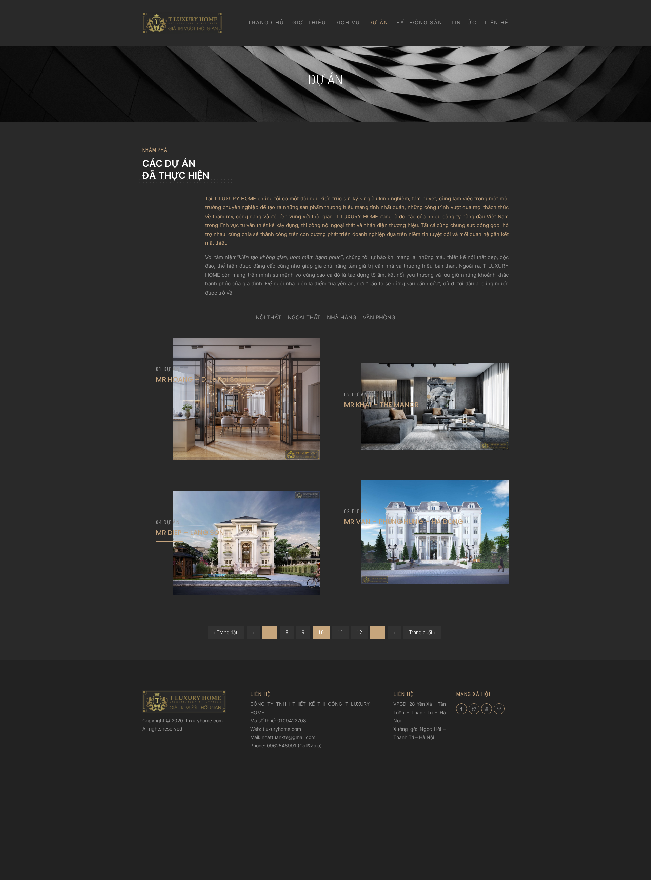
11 (340, 632)
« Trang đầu (226, 632)
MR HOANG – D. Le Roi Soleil (202, 379)
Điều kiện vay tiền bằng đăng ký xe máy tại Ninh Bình (418, 799)
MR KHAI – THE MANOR (381, 404)
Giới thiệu (309, 22)
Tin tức (464, 22)
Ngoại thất (304, 317)
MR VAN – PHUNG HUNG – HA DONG (403, 521)
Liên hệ (497, 22)
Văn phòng (379, 317)
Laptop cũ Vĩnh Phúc (423, 753)
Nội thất (268, 317)
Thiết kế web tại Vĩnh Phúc (307, 762)
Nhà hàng (341, 317)
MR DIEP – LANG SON (190, 532)
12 (359, 632)
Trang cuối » (422, 632)
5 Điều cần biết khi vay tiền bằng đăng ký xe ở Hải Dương (417, 822)
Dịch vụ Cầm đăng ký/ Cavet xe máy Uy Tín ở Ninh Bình (418, 837)
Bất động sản (419, 22)
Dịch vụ (347, 22)
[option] (231, 414)
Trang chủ (266, 22)
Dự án (378, 22)
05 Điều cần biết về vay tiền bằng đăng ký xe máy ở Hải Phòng (418, 784)
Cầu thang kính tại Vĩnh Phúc (285, 754)
